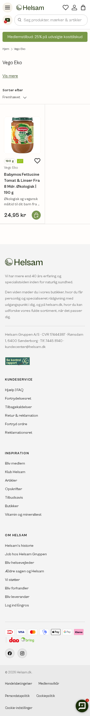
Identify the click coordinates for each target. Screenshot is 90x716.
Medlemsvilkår (48, 684)
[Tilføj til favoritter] (37, 160)
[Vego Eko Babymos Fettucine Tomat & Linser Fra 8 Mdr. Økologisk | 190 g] (22, 135)
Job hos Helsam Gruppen (26, 554)
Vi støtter (12, 580)
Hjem (5, 49)
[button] (83, 7)
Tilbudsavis (14, 497)
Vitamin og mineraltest (23, 514)
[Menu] (7, 8)
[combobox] (51, 20)
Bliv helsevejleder (19, 563)
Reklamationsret (18, 432)
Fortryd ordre (16, 424)
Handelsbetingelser (18, 684)
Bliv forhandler (16, 588)
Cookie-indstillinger (18, 708)
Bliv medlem (15, 463)
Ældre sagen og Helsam (24, 571)
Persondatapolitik (17, 696)
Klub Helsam (15, 472)
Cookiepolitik (45, 696)
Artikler (11, 480)
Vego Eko (19, 49)
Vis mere (10, 76)
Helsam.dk (24, 672)
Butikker (11, 506)
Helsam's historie (19, 546)
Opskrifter (13, 489)
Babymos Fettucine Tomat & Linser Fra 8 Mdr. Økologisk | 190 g (22, 183)
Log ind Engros (17, 605)
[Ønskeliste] (65, 7)
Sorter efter (12, 90)
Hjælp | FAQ (14, 390)
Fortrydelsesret (18, 398)
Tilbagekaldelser (18, 407)
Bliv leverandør (17, 597)
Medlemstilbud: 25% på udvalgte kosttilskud (45, 37)
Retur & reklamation (21, 415)
